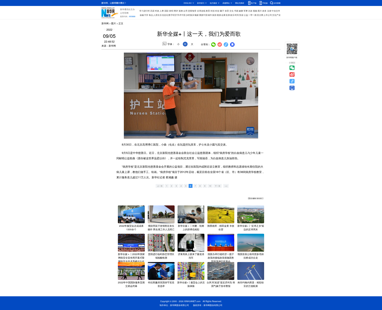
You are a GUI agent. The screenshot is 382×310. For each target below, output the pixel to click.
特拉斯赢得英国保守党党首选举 (161, 284)
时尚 (237, 14)
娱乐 (232, 14)
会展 (223, 14)
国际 (166, 10)
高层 (152, 10)
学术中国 (181, 14)
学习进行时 (144, 10)
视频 (255, 10)
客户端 (253, 3)
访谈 (250, 10)
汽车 (146, 14)
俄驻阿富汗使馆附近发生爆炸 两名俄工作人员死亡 (161, 227)
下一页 (217, 186)
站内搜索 (277, 3)
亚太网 (260, 14)
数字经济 (172, 14)
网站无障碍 (239, 3)
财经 (171, 10)
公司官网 (124, 12)
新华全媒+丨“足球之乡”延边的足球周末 (250, 227)
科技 (213, 10)
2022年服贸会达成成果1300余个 (131, 227)
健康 (241, 10)
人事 (162, 10)
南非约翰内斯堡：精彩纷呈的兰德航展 (251, 284)
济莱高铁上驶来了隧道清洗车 (191, 255)
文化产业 (276, 14)
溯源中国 (203, 14)
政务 (264, 10)
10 (210, 186)
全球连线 (201, 10)
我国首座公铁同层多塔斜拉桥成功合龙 (251, 255)
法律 (269, 10)
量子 (222, 10)
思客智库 (192, 10)
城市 (210, 14)
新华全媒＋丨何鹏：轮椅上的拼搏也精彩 (191, 227)
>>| (226, 186)
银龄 (197, 14)
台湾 (185, 10)
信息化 (165, 14)
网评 (176, 10)
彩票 (228, 14)
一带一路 (252, 14)
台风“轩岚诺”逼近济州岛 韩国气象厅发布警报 (221, 284)
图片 (260, 10)
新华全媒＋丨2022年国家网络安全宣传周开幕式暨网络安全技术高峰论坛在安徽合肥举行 (131, 259)
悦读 (241, 14)
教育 (208, 10)
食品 (151, 14)
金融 (142, 14)
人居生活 (157, 14)
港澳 (181, 10)
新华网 (105, 23)
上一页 (159, 186)
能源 (219, 14)
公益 (246, 14)
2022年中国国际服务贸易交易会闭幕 (131, 284)
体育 (227, 10)
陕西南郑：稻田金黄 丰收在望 (220, 227)
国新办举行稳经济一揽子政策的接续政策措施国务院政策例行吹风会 (221, 257)
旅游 (214, 14)
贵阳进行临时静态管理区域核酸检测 (161, 255)
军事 (246, 10)
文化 (231, 10)
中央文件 (276, 10)
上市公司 (268, 14)
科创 (217, 10)
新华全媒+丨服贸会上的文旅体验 (191, 284)
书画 (236, 10)
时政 (157, 10)
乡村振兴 (190, 14)
